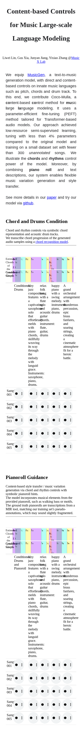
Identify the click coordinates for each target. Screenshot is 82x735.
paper (52, 197)
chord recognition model (52, 242)
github (28, 203)
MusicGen (36, 75)
